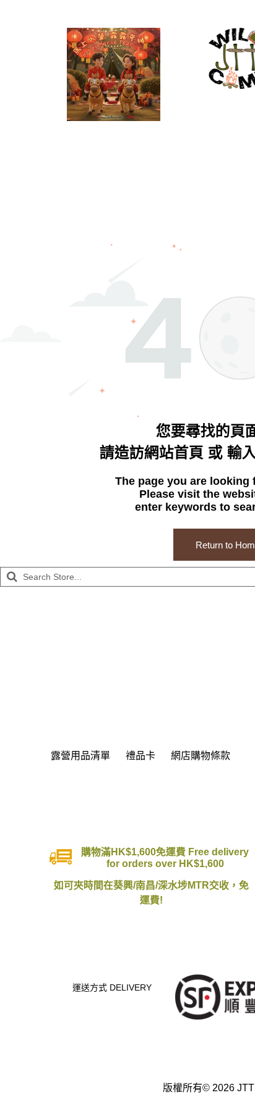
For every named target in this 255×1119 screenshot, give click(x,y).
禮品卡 (140, 755)
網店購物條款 (200, 755)
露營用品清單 (80, 755)
